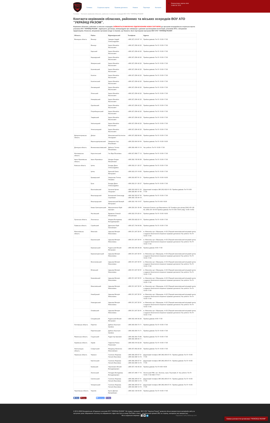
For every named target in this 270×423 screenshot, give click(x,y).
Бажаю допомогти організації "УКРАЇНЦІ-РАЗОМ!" (246, 419)
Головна (89, 7)
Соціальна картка (103, 7)
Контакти (158, 7)
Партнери (146, 7)
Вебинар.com (192, 415)
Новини (135, 7)
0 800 (176, 5)
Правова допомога (121, 7)
